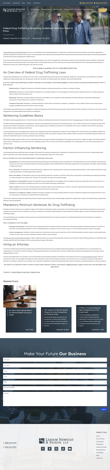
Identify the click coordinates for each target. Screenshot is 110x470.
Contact (102, 10)
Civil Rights (78, 9)
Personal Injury (68, 9)
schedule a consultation (44, 68)
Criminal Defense (46, 9)
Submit (104, 409)
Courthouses (36, 3)
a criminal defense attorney (89, 256)
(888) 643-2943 (87, 3)
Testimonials (16, 3)
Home (98, 436)
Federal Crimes (35, 272)
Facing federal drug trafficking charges (15, 52)
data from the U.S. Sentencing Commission (18, 238)
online (80, 264)
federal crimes (78, 120)
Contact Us (99, 458)
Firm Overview (35, 9)
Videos (29, 3)
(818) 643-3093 (101, 3)
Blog (23, 3)
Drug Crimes (26, 272)
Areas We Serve (88, 9)
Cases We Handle (101, 447)
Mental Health (57, 9)
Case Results (6, 3)
